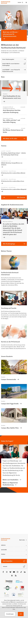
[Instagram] (17, 572)
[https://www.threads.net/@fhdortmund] (7, 572)
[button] (14, 545)
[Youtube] (14, 572)
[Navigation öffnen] (26, 2)
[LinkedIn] (25, 572)
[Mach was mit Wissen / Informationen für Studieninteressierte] (14, 39)
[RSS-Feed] (16, 575)
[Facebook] (3, 572)
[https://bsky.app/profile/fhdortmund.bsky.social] (10, 572)
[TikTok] (21, 572)
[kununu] (12, 575)
